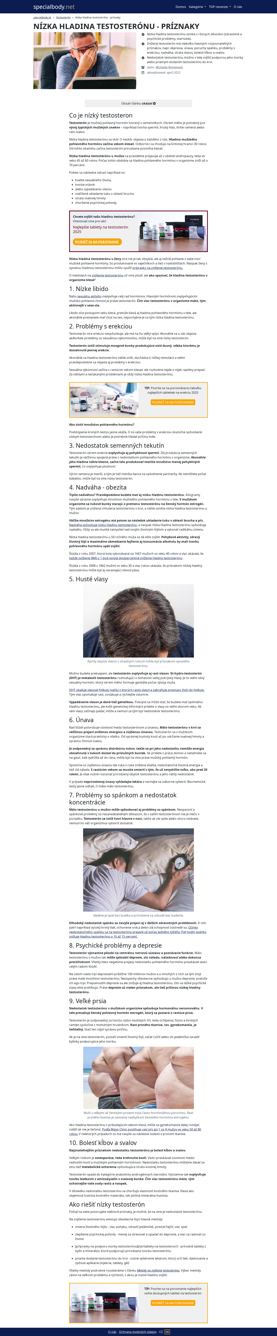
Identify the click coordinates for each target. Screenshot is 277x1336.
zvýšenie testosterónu (107, 275)
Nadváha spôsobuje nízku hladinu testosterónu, (103, 525)
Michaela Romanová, (169, 67)
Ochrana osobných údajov (138, 1332)
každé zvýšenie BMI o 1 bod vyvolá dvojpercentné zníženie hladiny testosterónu (125, 558)
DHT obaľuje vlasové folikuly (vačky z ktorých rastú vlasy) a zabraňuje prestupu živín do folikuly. (136, 690)
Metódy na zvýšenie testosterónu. (158, 1270)
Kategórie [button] (196, 7)
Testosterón (63, 17)
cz (161, 1332)
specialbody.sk (42, 17)
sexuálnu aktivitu (89, 296)
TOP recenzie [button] (219, 7)
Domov (181, 7)
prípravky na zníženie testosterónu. (157, 268)
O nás (238, 7)
